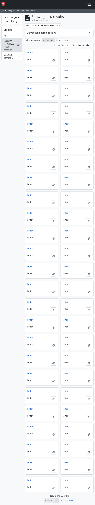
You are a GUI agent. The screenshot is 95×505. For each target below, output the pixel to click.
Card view (50, 40)
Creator (8, 29)
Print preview (34, 40)
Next (71, 500)
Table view (63, 40)
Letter (30, 52)
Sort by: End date (61, 45)
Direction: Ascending (82, 45)
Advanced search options (41, 32)
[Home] (4, 4)
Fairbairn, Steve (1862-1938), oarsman (11, 45)
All (5, 35)
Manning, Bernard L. (11, 56)
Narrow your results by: (12, 19)
